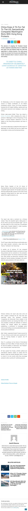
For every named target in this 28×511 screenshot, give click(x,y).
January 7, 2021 (21, 239)
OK (25, 509)
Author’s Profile (5, 379)
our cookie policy (15, 507)
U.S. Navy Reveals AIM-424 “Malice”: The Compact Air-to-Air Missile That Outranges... (18, 483)
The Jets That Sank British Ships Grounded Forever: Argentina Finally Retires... (17, 467)
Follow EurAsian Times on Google (9, 383)
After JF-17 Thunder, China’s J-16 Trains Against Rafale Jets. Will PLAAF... (18, 475)
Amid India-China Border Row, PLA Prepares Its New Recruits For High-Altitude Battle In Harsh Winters (21, 426)
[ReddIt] (18, 42)
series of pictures (6, 116)
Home (2, 24)
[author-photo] (14, 441)
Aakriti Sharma (5, 38)
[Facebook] (8, 42)
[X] (12, 42)
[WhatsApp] (15, 42)
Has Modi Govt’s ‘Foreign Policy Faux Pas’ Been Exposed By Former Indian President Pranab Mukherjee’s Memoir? (7, 427)
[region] (14, 14)
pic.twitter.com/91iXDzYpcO (8, 236)
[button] (3, 2)
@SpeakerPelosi (5, 231)
